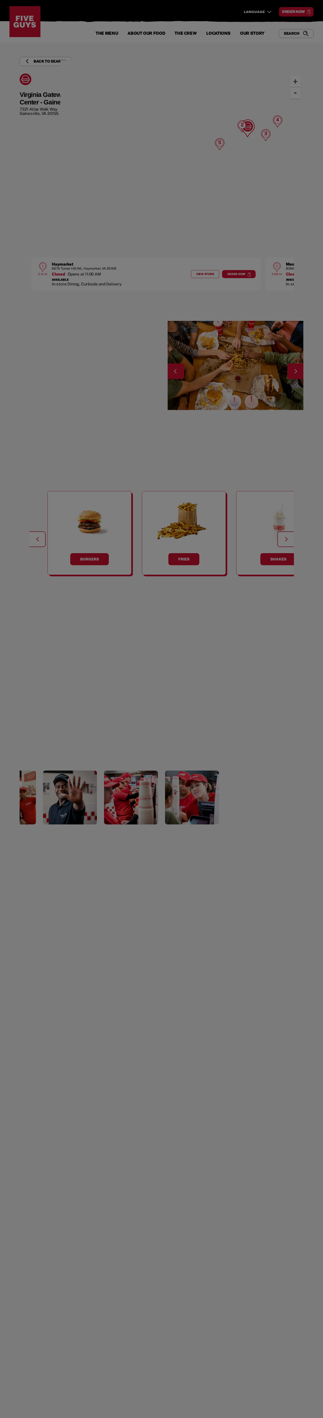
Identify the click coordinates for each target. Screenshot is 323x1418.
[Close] (315, 23)
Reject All (254, 23)
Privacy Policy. (103, 43)
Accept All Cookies (290, 23)
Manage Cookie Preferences (211, 23)
